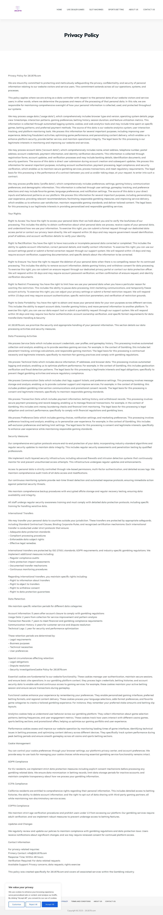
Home (59, 9)
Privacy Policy (61, 901)
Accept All (49, 904)
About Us (133, 9)
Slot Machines (96, 9)
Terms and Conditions (81, 901)
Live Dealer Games (75, 9)
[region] (33, 896)
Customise (16, 904)
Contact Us (149, 9)
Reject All (33, 904)
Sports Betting (116, 9)
